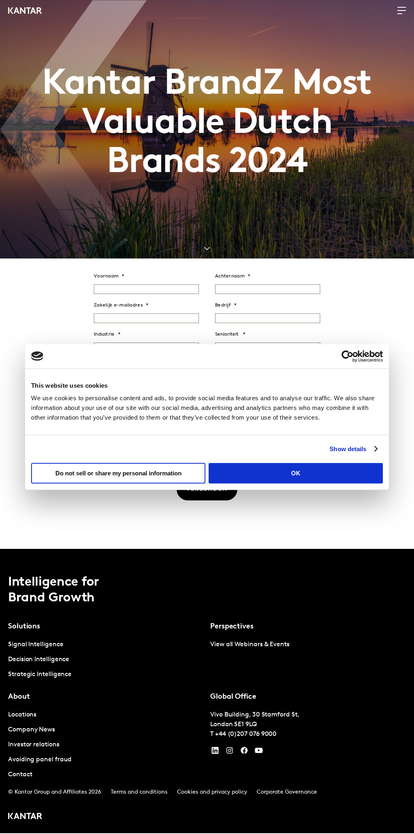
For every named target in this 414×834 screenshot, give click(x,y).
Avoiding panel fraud (40, 759)
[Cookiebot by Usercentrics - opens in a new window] (347, 356)
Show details (348, 448)
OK (295, 473)
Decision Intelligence (38, 659)
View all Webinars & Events (249, 644)
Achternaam (230, 276)
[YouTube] (215, 752)
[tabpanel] (106, 660)
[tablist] (207, 691)
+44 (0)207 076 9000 (246, 734)
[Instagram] (229, 752)
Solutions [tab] (24, 626)
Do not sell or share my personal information (118, 473)
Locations (22, 715)
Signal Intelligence (35, 644)
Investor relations (33, 745)
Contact (20, 774)
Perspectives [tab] (231, 626)
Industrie (104, 334)
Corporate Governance (287, 792)
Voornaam (106, 276)
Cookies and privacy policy (212, 792)
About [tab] (19, 697)
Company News (31, 730)
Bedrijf (223, 305)
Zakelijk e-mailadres (118, 305)
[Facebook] (244, 752)
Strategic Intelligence (40, 674)
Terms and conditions (139, 792)
